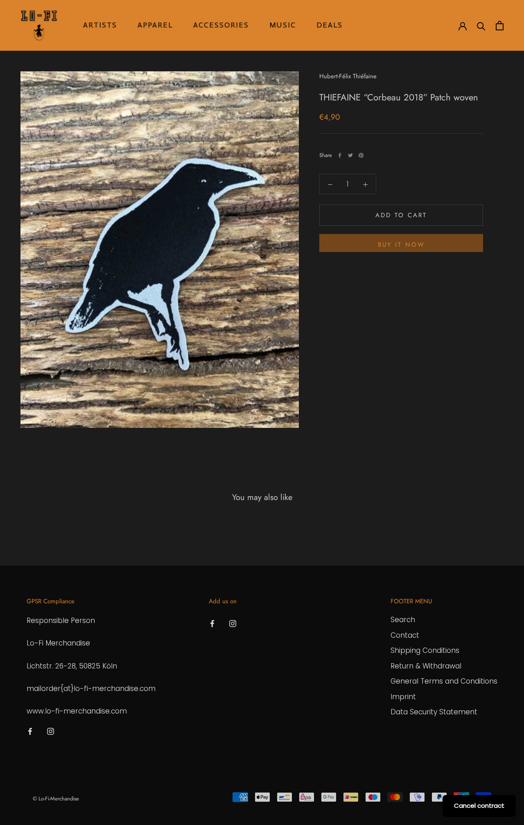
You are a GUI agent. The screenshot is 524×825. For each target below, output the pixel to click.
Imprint (403, 697)
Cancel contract (479, 805)
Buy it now (401, 244)
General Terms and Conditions (444, 681)
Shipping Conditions (425, 650)
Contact (405, 635)
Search (403, 620)
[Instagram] (50, 730)
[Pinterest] (361, 155)
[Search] (481, 25)
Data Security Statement (434, 712)
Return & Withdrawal (426, 666)
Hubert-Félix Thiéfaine (348, 76)
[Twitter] (350, 155)
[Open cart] (500, 25)
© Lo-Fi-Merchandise (56, 798)
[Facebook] (339, 155)
